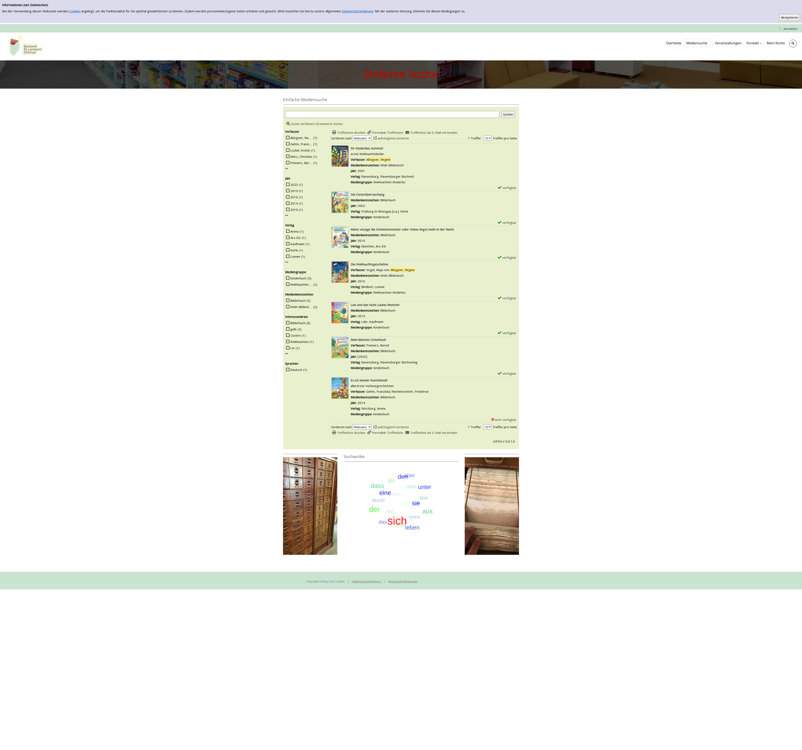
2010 (294, 210)
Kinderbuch (298, 278)
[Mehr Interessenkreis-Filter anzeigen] (286, 353)
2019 (294, 191)
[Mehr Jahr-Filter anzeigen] (286, 215)
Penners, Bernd (301, 163)
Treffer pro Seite (504, 138)
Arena (294, 231)
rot (292, 348)
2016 (294, 197)
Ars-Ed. (295, 238)
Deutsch (296, 370)
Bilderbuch (297, 300)
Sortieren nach (341, 138)
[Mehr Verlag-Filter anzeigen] (286, 262)
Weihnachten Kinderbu (301, 284)
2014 (294, 203)
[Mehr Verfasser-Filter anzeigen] (286, 168)
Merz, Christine (301, 156)
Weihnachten (299, 342)
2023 (294, 184)
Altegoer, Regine (301, 138)
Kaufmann (297, 244)
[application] (698, 43)
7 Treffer (474, 138)
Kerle (294, 250)
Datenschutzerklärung (357, 11)
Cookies (74, 11)
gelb (293, 329)
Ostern (295, 335)
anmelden (790, 29)
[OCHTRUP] (25, 46)
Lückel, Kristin (300, 150)
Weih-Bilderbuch (301, 307)
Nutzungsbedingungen (402, 581)
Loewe (295, 256)
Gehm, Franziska (301, 144)
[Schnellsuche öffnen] (793, 43)
